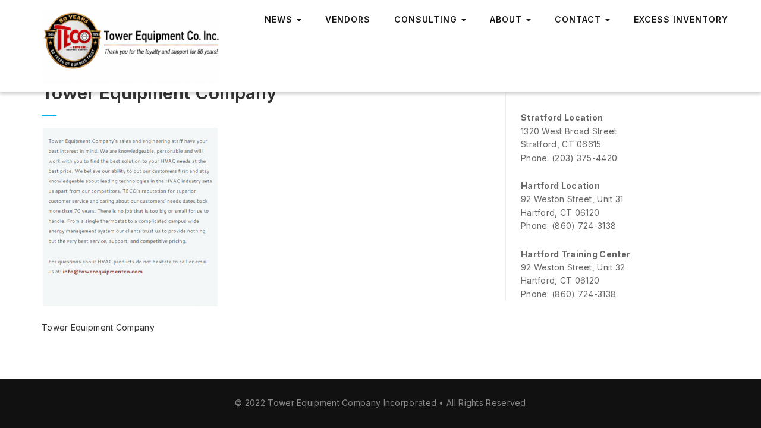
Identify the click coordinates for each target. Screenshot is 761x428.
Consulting (427, 19)
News (280, 19)
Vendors (347, 19)
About (507, 19)
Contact (579, 19)
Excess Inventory (681, 19)
